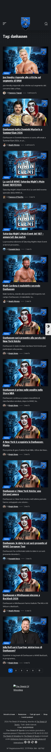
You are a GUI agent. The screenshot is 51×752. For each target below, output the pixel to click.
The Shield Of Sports (32, 736)
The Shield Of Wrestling (12, 736)
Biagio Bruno (13, 353)
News (6, 73)
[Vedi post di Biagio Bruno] (4, 353)
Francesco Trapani (15, 93)
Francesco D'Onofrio (15, 197)
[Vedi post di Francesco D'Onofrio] (4, 197)
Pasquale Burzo (14, 249)
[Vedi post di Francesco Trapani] (4, 93)
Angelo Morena (14, 145)
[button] (5, 23)
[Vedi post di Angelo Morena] (4, 145)
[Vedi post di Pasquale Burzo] (4, 249)
